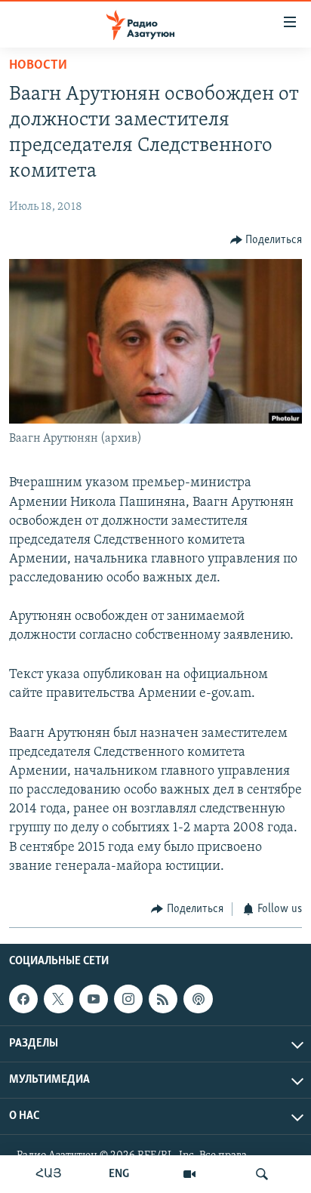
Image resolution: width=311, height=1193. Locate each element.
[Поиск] (262, 1174)
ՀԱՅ (48, 1174)
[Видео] (189, 1174)
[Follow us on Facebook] (23, 999)
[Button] (266, 240)
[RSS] (163, 999)
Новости (38, 65)
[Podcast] (197, 999)
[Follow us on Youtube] (93, 999)
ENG (119, 1174)
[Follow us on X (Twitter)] (58, 999)
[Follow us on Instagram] (128, 999)
